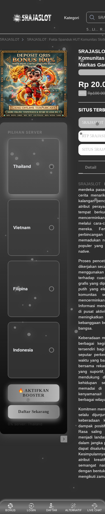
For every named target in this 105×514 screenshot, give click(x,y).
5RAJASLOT (89, 29)
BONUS (10, 510)
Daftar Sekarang (33, 411)
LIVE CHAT (94, 510)
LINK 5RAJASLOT (95, 29)
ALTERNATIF (73, 510)
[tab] (90, 167)
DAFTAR (52, 510)
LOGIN (31, 510)
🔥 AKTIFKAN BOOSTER (33, 393)
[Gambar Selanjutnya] (63, 439)
